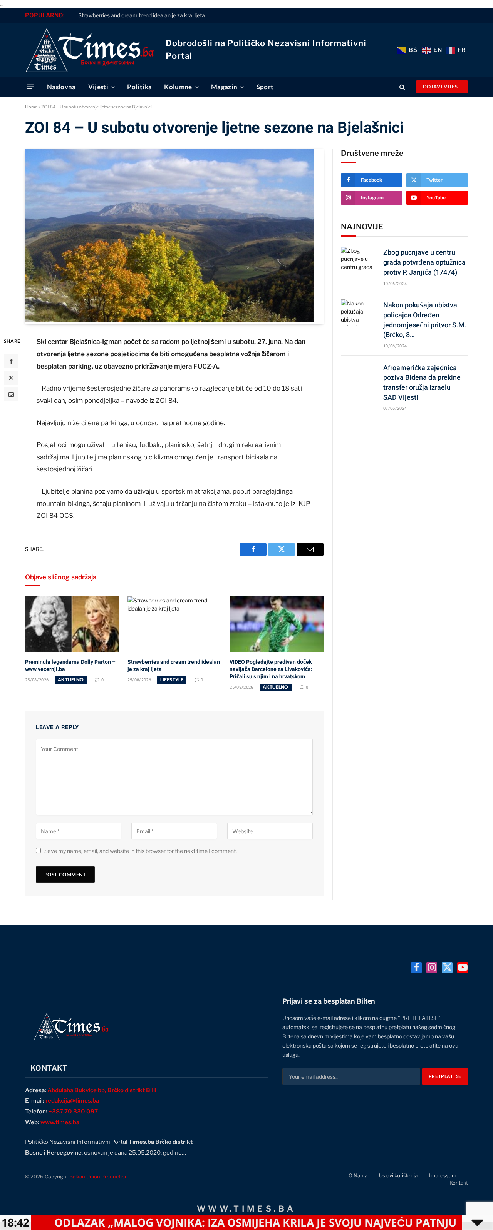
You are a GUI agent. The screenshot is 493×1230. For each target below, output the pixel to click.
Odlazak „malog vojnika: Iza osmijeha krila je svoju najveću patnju (208, 1222)
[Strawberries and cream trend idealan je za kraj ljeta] (174, 624)
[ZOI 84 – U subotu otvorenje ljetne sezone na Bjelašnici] (169, 319)
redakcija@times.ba (72, 1100)
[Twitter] (11, 378)
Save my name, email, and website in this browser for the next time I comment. (140, 851)
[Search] (402, 86)
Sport (265, 87)
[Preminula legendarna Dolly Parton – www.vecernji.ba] (72, 624)
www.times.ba (59, 1122)
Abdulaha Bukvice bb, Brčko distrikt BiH (101, 1090)
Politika (139, 87)
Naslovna (61, 87)
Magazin (224, 87)
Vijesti (98, 87)
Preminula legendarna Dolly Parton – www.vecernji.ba (70, 665)
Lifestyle (171, 680)
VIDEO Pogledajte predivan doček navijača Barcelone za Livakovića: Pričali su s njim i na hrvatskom (271, 669)
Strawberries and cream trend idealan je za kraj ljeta (141, 15)
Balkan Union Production (98, 1176)
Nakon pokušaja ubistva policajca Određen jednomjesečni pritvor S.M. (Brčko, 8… (424, 320)
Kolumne (178, 87)
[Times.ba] (89, 50)
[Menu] (30, 87)
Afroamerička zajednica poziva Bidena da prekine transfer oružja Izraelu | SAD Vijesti (422, 382)
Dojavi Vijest (442, 86)
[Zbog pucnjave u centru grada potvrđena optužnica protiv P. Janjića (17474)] (358, 260)
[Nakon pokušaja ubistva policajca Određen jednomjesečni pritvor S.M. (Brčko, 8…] (358, 312)
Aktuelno (71, 680)
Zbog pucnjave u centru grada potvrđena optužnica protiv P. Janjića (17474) (424, 262)
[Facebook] (11, 361)
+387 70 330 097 (73, 1111)
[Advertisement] (404, 477)
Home (31, 107)
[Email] (11, 394)
